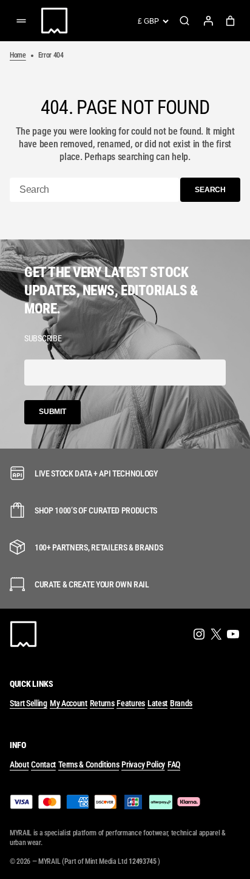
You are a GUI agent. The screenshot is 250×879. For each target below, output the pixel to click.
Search (184, 21)
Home (18, 55)
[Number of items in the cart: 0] (230, 20)
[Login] (208, 20)
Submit (52, 411)
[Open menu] (21, 21)
